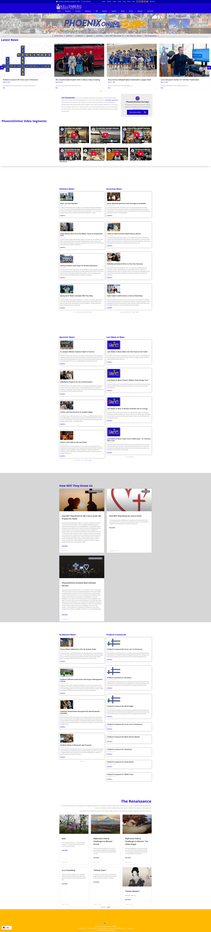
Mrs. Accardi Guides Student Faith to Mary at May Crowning (130, 80)
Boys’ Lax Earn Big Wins (69, 203)
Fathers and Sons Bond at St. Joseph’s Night (76, 412)
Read (4, 87)
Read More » (63, 215)
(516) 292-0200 (86, 1)
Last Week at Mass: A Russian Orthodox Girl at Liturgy (127, 409)
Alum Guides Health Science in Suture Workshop (125, 296)
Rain (64, 838)
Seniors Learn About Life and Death (73, 442)
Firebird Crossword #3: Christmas (119, 749)
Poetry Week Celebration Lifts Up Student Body (78, 649)
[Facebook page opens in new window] (137, 1)
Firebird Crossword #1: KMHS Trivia (120, 774)
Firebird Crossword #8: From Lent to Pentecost (73, 80)
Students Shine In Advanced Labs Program (75, 745)
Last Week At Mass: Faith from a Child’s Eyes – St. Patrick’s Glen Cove (129, 440)
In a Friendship (68, 870)
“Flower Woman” (132, 891)
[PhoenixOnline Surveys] (138, 98)
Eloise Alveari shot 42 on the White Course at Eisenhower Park (81, 234)
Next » (109, 907)
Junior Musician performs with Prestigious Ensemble (126, 203)
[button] (209, 67)
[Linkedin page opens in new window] (145, 1)
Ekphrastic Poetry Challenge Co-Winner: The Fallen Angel (136, 841)
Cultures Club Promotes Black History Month (124, 234)
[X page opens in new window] (140, 1)
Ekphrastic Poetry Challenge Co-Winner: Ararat (103, 841)
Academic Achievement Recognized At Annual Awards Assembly (80, 712)
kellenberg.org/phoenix (112, 100)
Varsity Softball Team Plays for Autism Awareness (78, 266)
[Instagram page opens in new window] (142, 1)
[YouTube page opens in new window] (147, 1)
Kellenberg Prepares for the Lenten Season (76, 382)
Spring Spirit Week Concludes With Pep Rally (76, 296)
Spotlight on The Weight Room (140, 160)
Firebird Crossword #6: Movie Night (120, 706)
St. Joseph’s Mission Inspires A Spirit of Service (77, 352)
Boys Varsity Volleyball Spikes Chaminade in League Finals (182, 80)
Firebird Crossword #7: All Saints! (119, 678)
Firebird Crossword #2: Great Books (120, 762)
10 (90, 312)
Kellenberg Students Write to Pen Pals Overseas (125, 264)
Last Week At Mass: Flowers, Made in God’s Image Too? (127, 380)
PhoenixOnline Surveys (137, 101)
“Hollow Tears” (99, 870)
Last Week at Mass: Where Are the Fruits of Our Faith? (127, 352)
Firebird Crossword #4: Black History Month (123, 737)
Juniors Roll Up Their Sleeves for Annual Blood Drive (22, 80)
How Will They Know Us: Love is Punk (125, 516)
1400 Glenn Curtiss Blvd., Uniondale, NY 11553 (69, 1)
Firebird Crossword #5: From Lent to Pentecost (124, 724)
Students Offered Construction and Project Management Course (81, 680)
